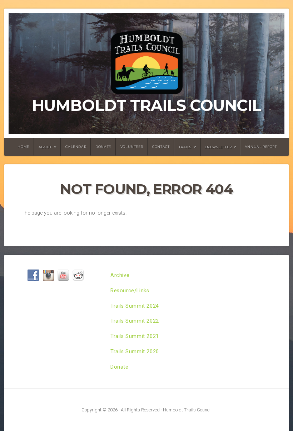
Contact (160, 147)
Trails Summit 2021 (134, 336)
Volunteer (131, 147)
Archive (119, 275)
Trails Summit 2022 (134, 321)
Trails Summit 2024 (134, 306)
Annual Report (261, 147)
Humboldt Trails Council (146, 105)
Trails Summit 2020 (134, 352)
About (45, 147)
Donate (103, 147)
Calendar (75, 147)
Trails (185, 147)
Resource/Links (129, 291)
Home (23, 147)
